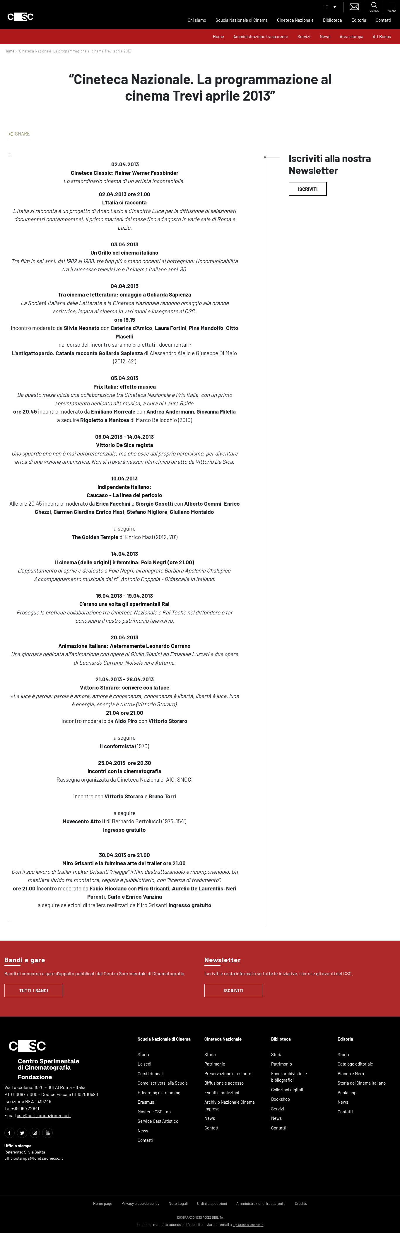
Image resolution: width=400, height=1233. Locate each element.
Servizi (304, 36)
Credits (301, 1203)
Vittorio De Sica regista (124, 444)
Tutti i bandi (33, 990)
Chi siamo (197, 20)
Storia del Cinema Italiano (362, 1082)
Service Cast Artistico (158, 1121)
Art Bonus (382, 36)
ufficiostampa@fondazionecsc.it (33, 1158)
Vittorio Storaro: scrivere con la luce (124, 687)
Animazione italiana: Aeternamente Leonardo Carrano (124, 645)
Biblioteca (332, 20)
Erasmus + (147, 1102)
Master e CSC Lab (154, 1111)
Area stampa (351, 36)
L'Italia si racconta (124, 202)
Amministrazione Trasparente (261, 1203)
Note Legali (178, 1203)
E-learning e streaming (159, 1092)
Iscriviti (307, 189)
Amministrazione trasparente (260, 36)
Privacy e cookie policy (140, 1203)
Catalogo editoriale (355, 1063)
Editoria (358, 20)
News (325, 36)
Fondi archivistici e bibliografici (289, 1077)
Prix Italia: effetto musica (124, 386)
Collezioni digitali (287, 1089)
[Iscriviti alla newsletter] (354, 6)
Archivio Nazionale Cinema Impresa (229, 1105)
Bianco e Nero (351, 1073)
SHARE (22, 133)
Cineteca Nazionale (295, 20)
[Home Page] (20, 16)
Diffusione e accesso (224, 1082)
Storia (143, 1054)
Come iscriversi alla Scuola (163, 1082)
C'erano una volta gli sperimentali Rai (124, 603)
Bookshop (280, 1099)
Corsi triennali (151, 1073)
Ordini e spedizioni (212, 1203)
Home (218, 36)
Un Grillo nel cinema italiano (124, 252)
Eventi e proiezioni (221, 1092)
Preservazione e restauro (227, 1073)
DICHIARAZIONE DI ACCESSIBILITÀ (200, 1217)
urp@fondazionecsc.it (248, 1225)
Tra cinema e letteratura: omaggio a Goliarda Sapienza (124, 294)
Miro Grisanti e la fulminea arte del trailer (112, 863)
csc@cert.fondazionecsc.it (44, 1115)
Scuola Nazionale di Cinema (242, 20)
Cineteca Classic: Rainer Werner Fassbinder (124, 172)
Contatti (383, 20)
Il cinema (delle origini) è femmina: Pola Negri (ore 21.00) (124, 562)
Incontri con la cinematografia (124, 771)
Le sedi (144, 1063)
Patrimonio (214, 1063)
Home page (102, 1203)
